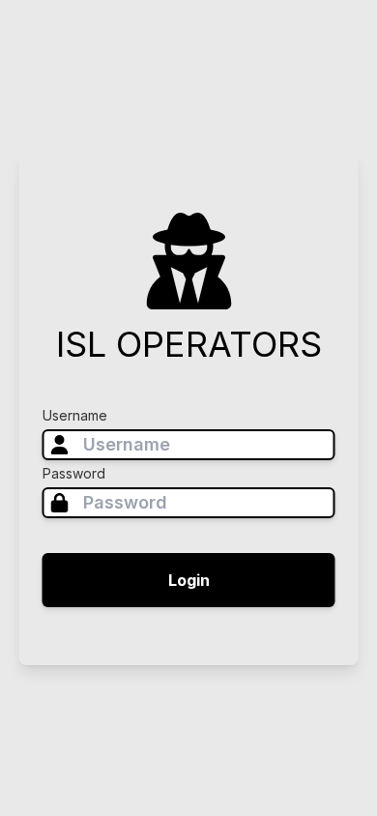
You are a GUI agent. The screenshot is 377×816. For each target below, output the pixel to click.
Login (189, 580)
